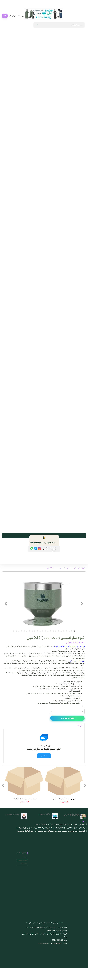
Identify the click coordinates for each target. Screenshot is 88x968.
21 (21, 631)
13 (42, 631)
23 (16, 631)
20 (24, 631)
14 (40, 631)
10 (50, 631)
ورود (22, 16)
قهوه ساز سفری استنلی (77, 661)
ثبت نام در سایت (13, 16)
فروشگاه (24, 857)
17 (32, 631)
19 (27, 631)
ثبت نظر (44, 756)
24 (13, 631)
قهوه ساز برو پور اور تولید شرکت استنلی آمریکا (69, 646)
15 (37, 631)
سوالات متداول (22, 860)
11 (48, 631)
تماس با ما (24, 864)
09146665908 (35, 543)
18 (29, 631)
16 (34, 631)
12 (45, 631)
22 (19, 631)
